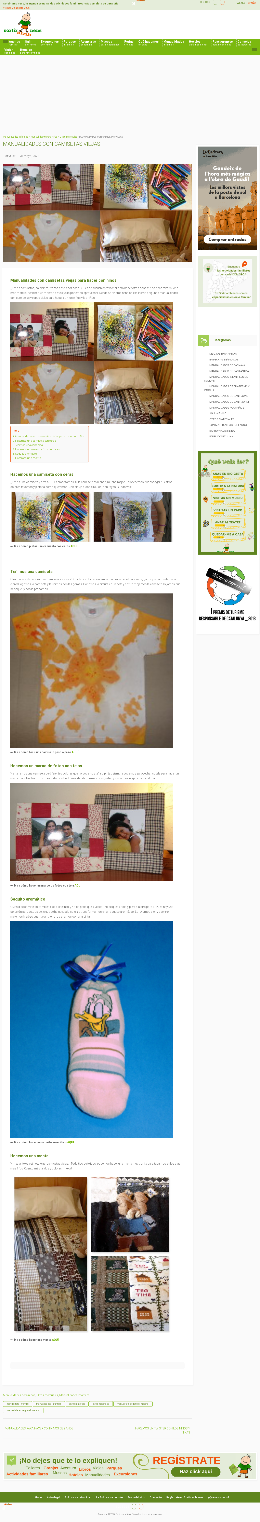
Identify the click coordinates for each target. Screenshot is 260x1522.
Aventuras (88, 43)
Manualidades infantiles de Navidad (226, 378)
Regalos (30, 51)
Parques (70, 43)
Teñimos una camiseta (29, 445)
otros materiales (101, 1403)
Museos (110, 43)
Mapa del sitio (136, 1497)
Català (240, 3)
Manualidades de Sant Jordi (229, 401)
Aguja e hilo (217, 413)
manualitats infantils (17, 1403)
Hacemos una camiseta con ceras (35, 440)
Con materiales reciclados (228, 424)
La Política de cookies (109, 1497)
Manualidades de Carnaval (227, 365)
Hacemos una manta (28, 458)
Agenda (14, 43)
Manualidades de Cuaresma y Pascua (226, 388)
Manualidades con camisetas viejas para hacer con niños (49, 436)
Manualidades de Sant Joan (228, 395)
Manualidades (174, 43)
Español (252, 3)
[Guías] (214, 2)
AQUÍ (73, 546)
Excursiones (50, 43)
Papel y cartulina (221, 436)
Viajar (9, 51)
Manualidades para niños (44, 136)
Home (38, 1497)
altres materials (77, 1403)
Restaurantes (222, 43)
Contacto (156, 1497)
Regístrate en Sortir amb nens (184, 1497)
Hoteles (198, 43)
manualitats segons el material (133, 1403)
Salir (30, 43)
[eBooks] (221, 2)
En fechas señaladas (224, 359)
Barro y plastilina (222, 430)
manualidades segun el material (23, 1410)
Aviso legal (53, 1497)
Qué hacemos (148, 43)
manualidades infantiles (49, 1403)
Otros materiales (68, 136)
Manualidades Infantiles (15, 136)
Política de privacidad (78, 1497)
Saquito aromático (26, 453)
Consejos (244, 43)
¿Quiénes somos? (218, 1497)
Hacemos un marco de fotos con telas (37, 449)
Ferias (128, 43)
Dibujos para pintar (223, 353)
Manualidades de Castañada (229, 371)
